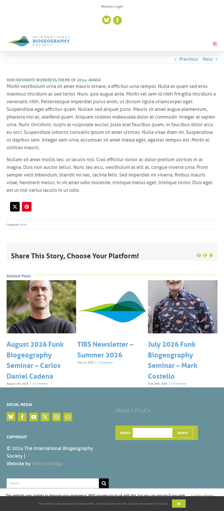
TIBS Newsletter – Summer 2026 (35, 349)
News (23, 224)
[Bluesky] (11, 416)
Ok (179, 503)
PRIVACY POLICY (132, 411)
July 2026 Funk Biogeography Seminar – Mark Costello (102, 359)
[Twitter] (45, 417)
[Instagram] (56, 417)
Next (208, 59)
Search (125, 432)
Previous (188, 59)
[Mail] (67, 417)
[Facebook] (22, 417)
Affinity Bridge (47, 464)
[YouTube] (33, 417)
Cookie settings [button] (202, 495)
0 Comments (34, 362)
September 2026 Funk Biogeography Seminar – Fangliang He (180, 359)
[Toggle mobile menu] (215, 43)
